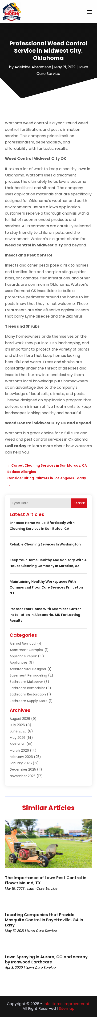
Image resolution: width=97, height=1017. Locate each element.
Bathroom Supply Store (29, 701)
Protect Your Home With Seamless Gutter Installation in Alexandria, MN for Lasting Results (45, 615)
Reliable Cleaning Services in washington (45, 544)
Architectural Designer (28, 669)
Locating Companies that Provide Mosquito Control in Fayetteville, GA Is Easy (44, 920)
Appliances (19, 662)
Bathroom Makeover (26, 681)
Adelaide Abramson (33, 67)
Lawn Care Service (42, 888)
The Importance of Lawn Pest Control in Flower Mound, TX (45, 880)
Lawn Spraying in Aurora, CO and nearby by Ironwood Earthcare (46, 959)
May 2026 (17, 737)
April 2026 (17, 744)
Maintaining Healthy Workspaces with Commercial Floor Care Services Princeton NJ (46, 587)
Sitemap (66, 1008)
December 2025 (23, 769)
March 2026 (19, 750)
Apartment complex (27, 650)
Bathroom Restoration (28, 694)
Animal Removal (23, 643)
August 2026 (20, 718)
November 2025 (23, 776)
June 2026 (18, 731)
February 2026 (21, 756)
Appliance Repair (23, 656)
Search (79, 503)
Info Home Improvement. (67, 1003)
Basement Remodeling (28, 675)
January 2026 (21, 763)
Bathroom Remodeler (27, 688)
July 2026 (17, 725)
